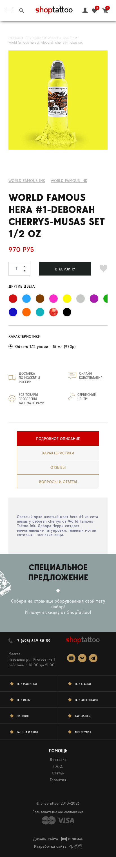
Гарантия (58, 780)
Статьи (58, 773)
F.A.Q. (58, 766)
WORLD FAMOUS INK (69, 180)
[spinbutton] (19, 269)
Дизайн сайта (45, 839)
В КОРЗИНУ (65, 269)
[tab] (58, 438)
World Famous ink (26, 180)
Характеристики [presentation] (58, 453)
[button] (27, 265)
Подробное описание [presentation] (58, 438)
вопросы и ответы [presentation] (58, 481)
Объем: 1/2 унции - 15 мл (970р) (45, 346)
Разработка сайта (50, 846)
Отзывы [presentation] (58, 467)
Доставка (58, 759)
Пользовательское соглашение (58, 812)
